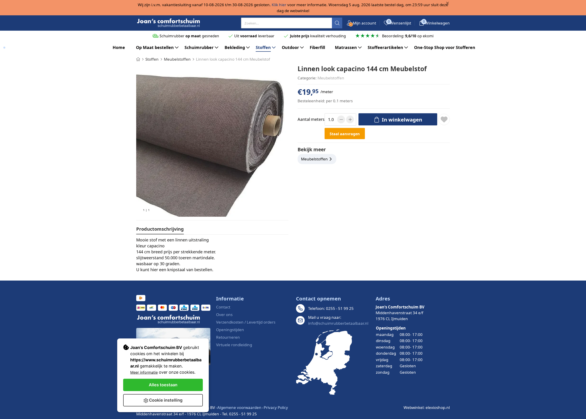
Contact (223, 307)
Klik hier (279, 4)
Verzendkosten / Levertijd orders (245, 322)
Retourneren (228, 337)
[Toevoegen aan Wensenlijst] (444, 119)
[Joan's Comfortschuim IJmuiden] (324, 362)
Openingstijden (230, 329)
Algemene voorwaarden (239, 407)
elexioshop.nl (438, 407)
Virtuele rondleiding (234, 344)
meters (310, 119)
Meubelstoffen (330, 78)
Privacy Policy (276, 407)
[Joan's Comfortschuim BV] (168, 23)
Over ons (224, 314)
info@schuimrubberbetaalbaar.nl (338, 323)
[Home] (138, 59)
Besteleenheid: (311, 100)
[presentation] (291, 23)
